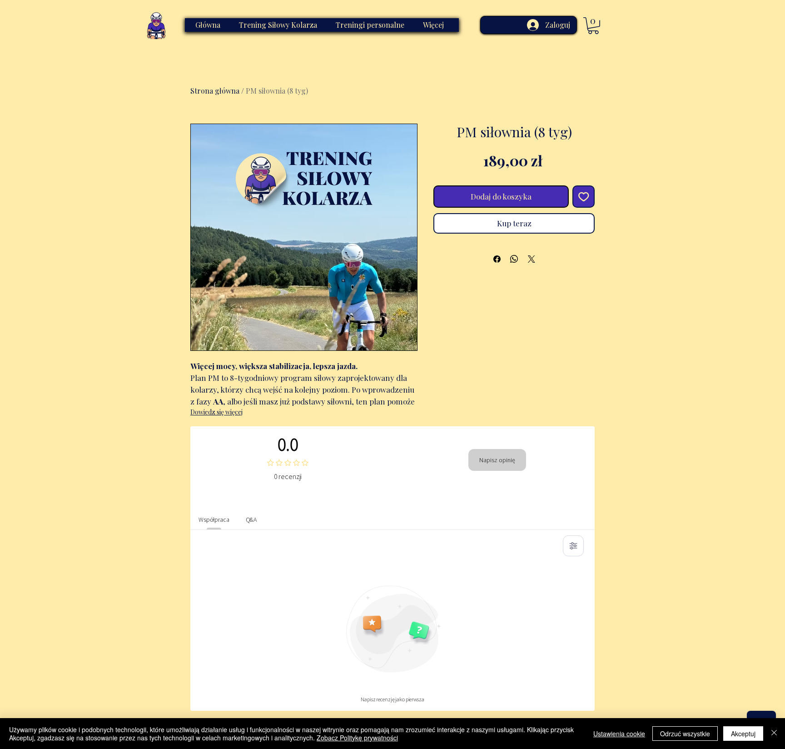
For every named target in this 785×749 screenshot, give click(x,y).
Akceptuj (743, 733)
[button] (593, 25)
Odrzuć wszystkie (685, 733)
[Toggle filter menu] (573, 545)
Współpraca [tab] (214, 519)
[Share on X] (531, 259)
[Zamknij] (774, 733)
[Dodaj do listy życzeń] (583, 196)
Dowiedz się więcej (216, 412)
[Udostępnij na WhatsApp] (514, 259)
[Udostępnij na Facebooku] (497, 259)
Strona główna (214, 90)
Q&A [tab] (251, 519)
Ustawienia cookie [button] (619, 733)
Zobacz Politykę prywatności (357, 737)
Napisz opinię (497, 460)
